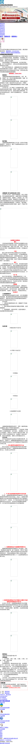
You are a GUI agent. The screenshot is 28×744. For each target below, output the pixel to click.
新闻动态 (2, 26)
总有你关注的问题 (5, 720)
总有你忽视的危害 (5, 714)
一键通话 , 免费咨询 (5, 52)
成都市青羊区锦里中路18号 (11, 738)
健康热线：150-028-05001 (12, 51)
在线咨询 (8, 686)
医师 (1, 733)
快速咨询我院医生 (15, 52)
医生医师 (2, 30)
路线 (1, 736)
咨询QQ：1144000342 (5, 740)
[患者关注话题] (1, 719)
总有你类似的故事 (5, 707)
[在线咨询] (1, 726)
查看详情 (2, 702)
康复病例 (2, 33)
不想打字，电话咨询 (5, 694)
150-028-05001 (3, 696)
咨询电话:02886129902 (14, 687)
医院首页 (7, 36)
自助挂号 (2, 28)
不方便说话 (3, 697)
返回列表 (7, 691)
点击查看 (2, 709)
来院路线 (2, 34)
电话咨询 (7, 743)
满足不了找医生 (4, 727)
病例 (1, 735)
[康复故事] (1, 706)
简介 (1, 732)
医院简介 (2, 25)
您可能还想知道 (5, 701)
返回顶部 (2, 743)
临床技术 (2, 31)
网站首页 (2, 23)
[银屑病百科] (1, 712)
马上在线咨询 (3, 699)
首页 (1, 36)
